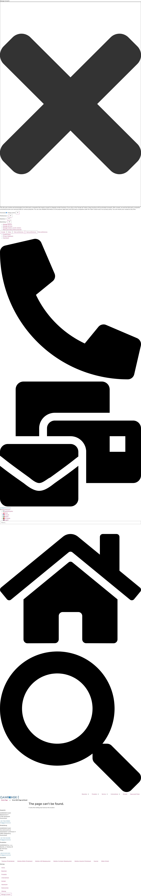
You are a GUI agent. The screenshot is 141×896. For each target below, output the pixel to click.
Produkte (94, 794)
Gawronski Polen (135, 794)
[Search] (2, 525)
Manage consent (5, 894)
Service (104, 794)
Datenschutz (4, 888)
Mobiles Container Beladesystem (62, 861)
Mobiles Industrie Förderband (83, 861)
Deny (9, 232)
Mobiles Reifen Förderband (24, 861)
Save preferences (31, 232)
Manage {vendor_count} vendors (12, 228)
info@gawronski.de (5, 823)
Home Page (4, 800)
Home (3, 867)
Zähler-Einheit (105, 861)
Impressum (6, 238)
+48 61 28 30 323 (5, 853)
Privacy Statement (8, 236)
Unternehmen (114, 794)
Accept (3, 232)
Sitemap (3, 891)
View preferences (19, 232)
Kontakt (125, 794)
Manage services (7, 226)
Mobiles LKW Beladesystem (43, 861)
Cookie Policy (7, 234)
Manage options (7, 224)
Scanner (96, 861)
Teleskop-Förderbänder (7, 861)
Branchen (84, 794)
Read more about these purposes (12, 229)
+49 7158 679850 (5, 821)
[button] (70, 104)
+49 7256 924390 (5, 838)
